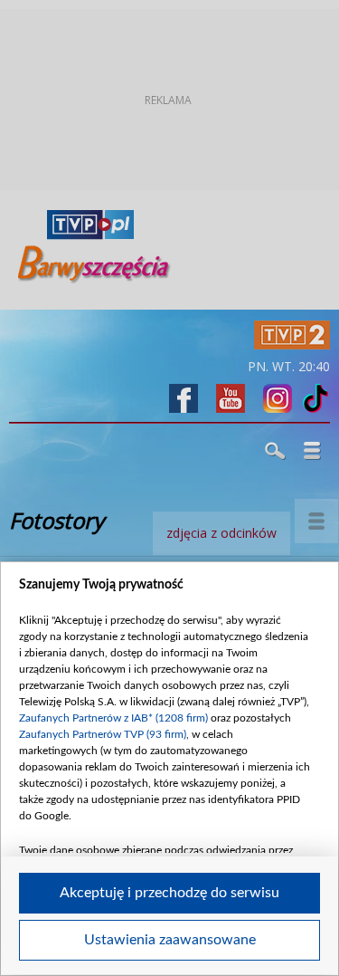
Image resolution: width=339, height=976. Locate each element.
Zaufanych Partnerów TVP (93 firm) (102, 734)
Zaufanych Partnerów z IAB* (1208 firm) (113, 718)
